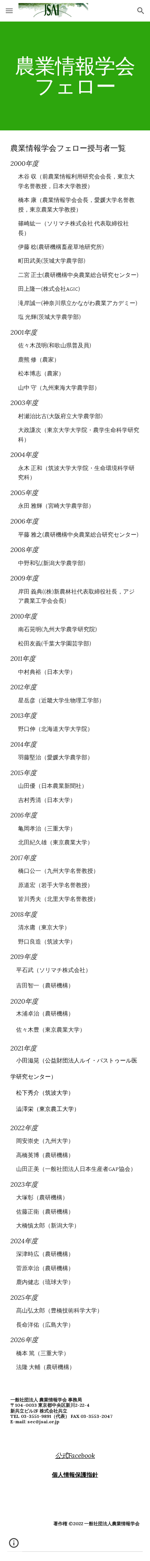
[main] (75, 76)
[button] (9, 10)
